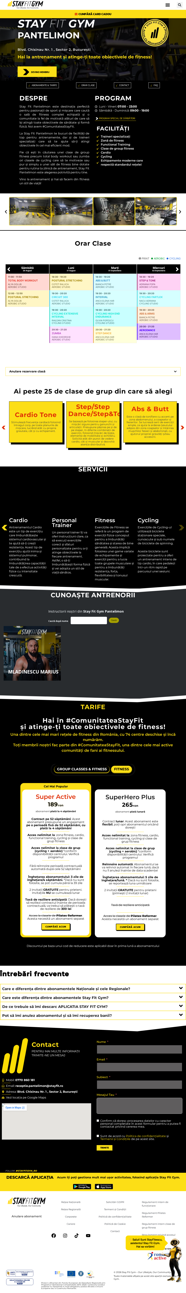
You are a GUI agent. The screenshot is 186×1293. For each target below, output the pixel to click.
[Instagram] (65, 1235)
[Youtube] (88, 1235)
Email (101, 1059)
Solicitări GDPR (115, 1202)
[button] (167, 5)
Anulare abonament (27, 1216)
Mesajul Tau (105, 1095)
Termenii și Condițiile (115, 1139)
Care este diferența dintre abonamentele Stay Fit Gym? (55, 998)
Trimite (104, 1147)
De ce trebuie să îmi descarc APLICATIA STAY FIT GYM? (55, 1006)
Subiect (102, 1077)
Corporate (71, 1216)
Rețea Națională (70, 1202)
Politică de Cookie (115, 1223)
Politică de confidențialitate (115, 1216)
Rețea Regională (71, 1209)
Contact (115, 1231)
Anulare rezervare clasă (27, 371)
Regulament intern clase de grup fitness (158, 1225)
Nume (101, 1042)
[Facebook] (53, 1235)
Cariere (71, 1223)
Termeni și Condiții (115, 1209)
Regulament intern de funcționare (155, 1204)
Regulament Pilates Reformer (153, 1214)
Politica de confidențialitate (146, 1136)
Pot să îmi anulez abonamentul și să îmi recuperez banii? (57, 1015)
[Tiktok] (76, 1235)
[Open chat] (170, 1260)
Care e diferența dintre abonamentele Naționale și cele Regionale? (66, 989)
